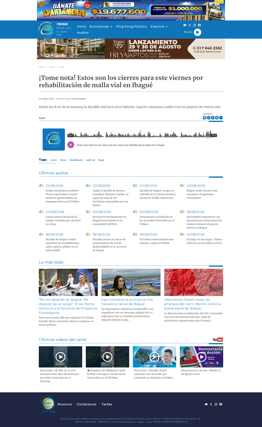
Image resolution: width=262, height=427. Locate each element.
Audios (83, 32)
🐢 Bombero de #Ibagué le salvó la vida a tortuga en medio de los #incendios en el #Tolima (106, 374)
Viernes (63, 160)
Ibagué (52, 67)
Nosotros (65, 404)
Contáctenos (87, 404)
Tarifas (106, 404)
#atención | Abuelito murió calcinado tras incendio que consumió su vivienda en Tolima (153, 374)
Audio (62, 67)
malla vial (90, 160)
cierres (54, 160)
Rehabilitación (76, 160)
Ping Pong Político (131, 26)
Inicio (81, 26)
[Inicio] (46, 29)
